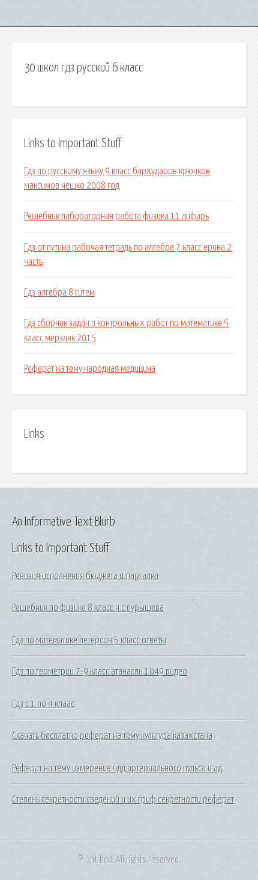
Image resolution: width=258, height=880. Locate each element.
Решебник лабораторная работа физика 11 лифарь (116, 216)
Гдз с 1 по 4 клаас (43, 704)
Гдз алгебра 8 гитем (59, 292)
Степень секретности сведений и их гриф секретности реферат (123, 799)
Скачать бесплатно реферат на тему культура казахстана (112, 736)
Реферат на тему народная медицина (89, 369)
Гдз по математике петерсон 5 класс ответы (89, 640)
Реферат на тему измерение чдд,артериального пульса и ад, (118, 768)
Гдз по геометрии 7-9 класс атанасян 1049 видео (99, 671)
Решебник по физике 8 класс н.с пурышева (88, 608)
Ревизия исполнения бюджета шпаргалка (85, 576)
